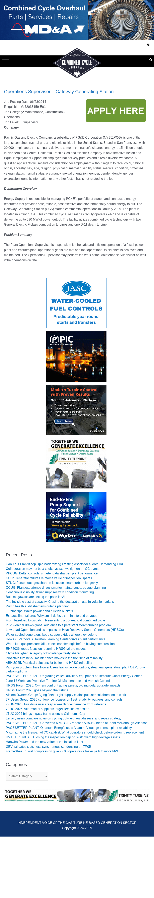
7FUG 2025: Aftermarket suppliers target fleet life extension (47, 709)
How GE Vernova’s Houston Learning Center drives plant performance (55, 639)
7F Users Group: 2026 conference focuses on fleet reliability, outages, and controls (64, 699)
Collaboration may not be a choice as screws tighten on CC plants (52, 568)
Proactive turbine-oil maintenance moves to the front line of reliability (54, 658)
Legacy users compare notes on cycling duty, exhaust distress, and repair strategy (63, 718)
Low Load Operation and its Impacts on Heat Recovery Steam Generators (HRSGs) (65, 629)
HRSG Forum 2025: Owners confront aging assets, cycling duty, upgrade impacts (63, 685)
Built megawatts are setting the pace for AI (35, 597)
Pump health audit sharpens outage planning (38, 606)
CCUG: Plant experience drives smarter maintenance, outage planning (56, 587)
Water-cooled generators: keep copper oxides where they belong (51, 634)
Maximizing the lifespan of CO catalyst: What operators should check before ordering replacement (75, 732)
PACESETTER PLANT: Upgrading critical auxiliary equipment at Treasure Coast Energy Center (74, 676)
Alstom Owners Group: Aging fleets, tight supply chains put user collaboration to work (66, 695)
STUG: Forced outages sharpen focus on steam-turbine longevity (52, 582)
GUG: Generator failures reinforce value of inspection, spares (49, 578)
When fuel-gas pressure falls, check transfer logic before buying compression (60, 644)
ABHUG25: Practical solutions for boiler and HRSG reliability (49, 662)
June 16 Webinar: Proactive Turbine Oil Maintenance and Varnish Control (58, 680)
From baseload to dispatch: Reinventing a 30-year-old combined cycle (55, 620)
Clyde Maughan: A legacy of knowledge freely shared (43, 653)
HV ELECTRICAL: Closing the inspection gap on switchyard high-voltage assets (63, 737)
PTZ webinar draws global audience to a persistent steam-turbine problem (58, 625)
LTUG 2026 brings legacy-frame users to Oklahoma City (45, 713)
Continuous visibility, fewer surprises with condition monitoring (50, 592)
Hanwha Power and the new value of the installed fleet (44, 742)
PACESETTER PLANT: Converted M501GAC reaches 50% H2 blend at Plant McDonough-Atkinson (77, 723)
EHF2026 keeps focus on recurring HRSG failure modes (46, 648)
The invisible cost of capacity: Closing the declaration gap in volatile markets (60, 601)
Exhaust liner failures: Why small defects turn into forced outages (51, 615)
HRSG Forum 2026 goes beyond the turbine (37, 690)
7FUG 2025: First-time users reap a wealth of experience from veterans (56, 704)
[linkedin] (148, 45)
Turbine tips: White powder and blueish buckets (39, 611)
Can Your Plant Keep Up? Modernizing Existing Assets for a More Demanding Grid (64, 564)
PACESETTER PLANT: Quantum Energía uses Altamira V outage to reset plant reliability (69, 727)
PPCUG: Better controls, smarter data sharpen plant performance (52, 573)
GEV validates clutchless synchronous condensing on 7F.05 (48, 746)
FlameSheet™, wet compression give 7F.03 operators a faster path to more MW (62, 751)
